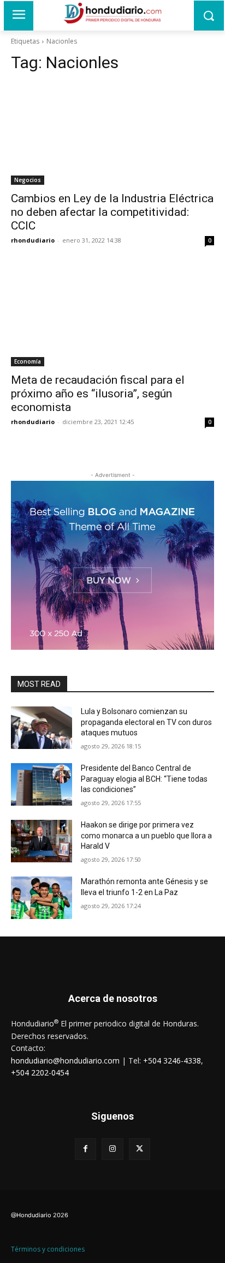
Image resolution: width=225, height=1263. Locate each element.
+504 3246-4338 (172, 1060)
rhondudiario (33, 240)
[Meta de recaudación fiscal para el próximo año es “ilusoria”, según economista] (112, 315)
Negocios (27, 180)
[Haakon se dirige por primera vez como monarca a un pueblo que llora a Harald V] (41, 841)
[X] (139, 1148)
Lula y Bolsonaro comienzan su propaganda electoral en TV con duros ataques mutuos (146, 722)
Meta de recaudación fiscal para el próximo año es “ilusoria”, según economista (98, 393)
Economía (27, 361)
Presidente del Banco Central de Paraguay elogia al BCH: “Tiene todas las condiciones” (144, 779)
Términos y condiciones (48, 1249)
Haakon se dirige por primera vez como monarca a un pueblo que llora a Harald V (146, 835)
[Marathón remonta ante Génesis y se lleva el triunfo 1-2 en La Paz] (41, 898)
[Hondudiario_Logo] (112, 13)
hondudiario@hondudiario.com (65, 1060)
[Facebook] (85, 1148)
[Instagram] (112, 1148)
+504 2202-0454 (40, 1072)
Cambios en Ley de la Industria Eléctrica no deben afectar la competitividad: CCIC (112, 212)
